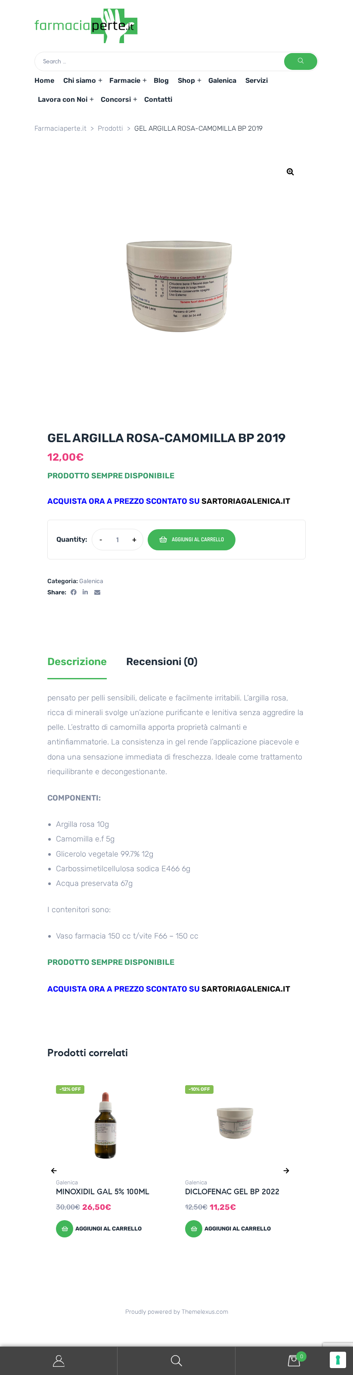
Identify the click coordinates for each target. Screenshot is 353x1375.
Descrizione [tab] (77, 662)
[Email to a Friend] (97, 593)
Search (176, 1361)
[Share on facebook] (74, 593)
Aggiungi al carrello (198, 539)
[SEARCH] (300, 61)
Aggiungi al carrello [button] (108, 1228)
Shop (186, 80)
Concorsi (116, 99)
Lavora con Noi (62, 99)
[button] (290, 172)
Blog (161, 80)
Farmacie (124, 80)
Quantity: (71, 539)
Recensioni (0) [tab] (162, 662)
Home (44, 80)
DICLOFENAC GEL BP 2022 (232, 1191)
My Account (59, 1361)
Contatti (158, 99)
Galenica (222, 80)
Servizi (256, 80)
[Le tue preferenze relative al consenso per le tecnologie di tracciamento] (338, 1360)
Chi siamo (79, 80)
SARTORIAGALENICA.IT (245, 501)
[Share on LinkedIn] (86, 593)
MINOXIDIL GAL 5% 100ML (102, 1191)
